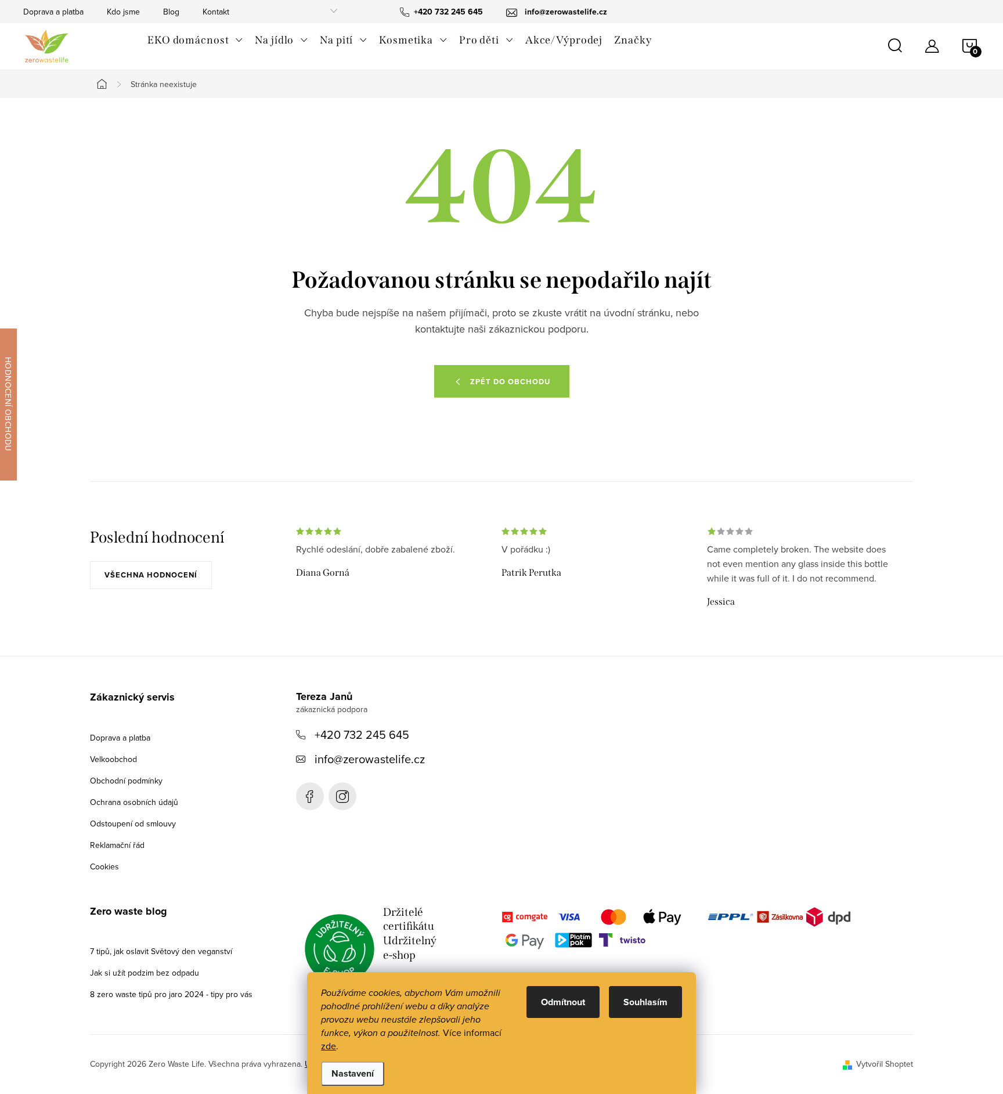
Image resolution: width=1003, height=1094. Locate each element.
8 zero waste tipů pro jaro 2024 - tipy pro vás (171, 994)
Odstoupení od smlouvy (133, 823)
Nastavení (352, 1073)
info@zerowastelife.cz (370, 758)
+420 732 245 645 (362, 734)
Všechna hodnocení (150, 574)
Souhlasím (645, 1002)
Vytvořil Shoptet (884, 1064)
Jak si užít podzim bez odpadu (144, 973)
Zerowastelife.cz (310, 796)
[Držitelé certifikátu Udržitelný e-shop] (339, 948)
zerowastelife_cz (342, 796)
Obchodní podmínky (126, 780)
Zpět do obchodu (510, 381)
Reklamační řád (117, 845)
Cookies (104, 866)
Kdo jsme (123, 11)
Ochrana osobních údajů (134, 802)
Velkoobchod (113, 759)
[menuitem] (195, 40)
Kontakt (216, 11)
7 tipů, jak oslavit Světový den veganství (161, 951)
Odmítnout (563, 1002)
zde (328, 1045)
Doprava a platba (53, 11)
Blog (171, 11)
